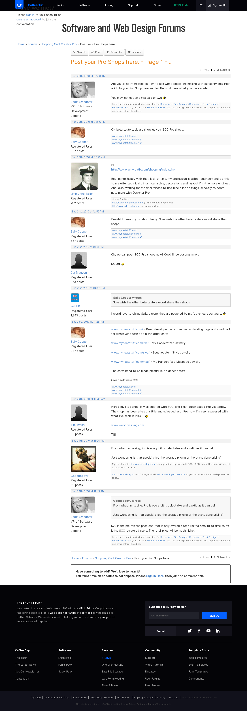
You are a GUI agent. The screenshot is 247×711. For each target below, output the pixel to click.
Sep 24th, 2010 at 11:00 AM (88, 440)
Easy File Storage (112, 671)
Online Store (80, 697)
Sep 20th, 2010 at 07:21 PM (88, 157)
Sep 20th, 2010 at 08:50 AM (88, 76)
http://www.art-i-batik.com (126, 206)
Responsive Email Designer (204, 104)
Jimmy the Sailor (82, 193)
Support (133, 5)
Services (107, 650)
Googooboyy (80, 476)
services (87, 612)
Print (97, 52)
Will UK (75, 306)
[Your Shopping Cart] (201, 5)
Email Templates (198, 664)
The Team (21, 657)
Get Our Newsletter (27, 671)
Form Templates (198, 671)
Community (153, 650)
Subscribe (115, 52)
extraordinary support (98, 617)
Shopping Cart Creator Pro (59, 44)
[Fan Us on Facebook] (199, 631)
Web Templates (198, 657)
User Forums (152, 678)
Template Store (199, 650)
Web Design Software (102, 697)
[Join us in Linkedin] (218, 631)
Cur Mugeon (79, 272)
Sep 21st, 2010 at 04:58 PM (88, 288)
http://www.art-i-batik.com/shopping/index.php (143, 169)
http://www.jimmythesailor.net (128, 202)
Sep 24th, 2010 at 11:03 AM (88, 491)
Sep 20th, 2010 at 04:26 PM (88, 121)
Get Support (123, 697)
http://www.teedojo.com (143, 464)
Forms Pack (65, 664)
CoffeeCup (22, 650)
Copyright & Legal (143, 697)
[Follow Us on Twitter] (190, 631)
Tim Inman (78, 425)
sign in (30, 15)
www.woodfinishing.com (127, 425)
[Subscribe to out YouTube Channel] (208, 631)
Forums (32, 44)
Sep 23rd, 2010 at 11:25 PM (88, 321)
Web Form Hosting (113, 678)
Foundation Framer (122, 107)
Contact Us (22, 678)
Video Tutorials (154, 664)
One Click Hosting (112, 664)
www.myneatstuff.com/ (124, 136)
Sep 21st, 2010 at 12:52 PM (88, 211)
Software (84, 5)
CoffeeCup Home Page (56, 697)
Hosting (108, 5)
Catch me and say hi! (123, 474)
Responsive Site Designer (174, 104)
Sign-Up (214, 615)
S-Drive (106, 657)
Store (157, 5)
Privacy (161, 697)
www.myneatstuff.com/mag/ (130, 361)
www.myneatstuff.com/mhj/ (126, 139)
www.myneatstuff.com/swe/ (127, 143)
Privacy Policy (136, 704)
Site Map (173, 697)
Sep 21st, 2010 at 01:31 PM (88, 247)
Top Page (36, 697)
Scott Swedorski (82, 102)
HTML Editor (182, 5)
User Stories (152, 685)
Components (196, 678)
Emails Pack (65, 657)
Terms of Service (156, 704)
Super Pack (65, 671)
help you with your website (170, 474)
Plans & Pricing (110, 685)
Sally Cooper (79, 142)
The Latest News (25, 664)
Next (223, 70)
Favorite (135, 52)
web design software (63, 612)
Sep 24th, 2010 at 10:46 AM (88, 399)
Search (81, 52)
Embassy (150, 671)
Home (20, 44)
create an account (28, 19)
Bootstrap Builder (156, 107)
